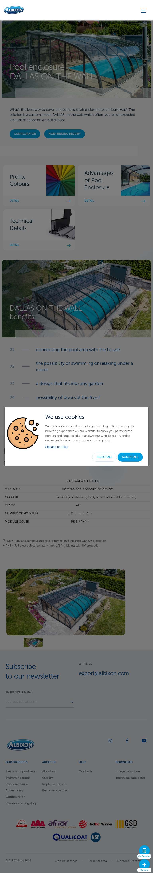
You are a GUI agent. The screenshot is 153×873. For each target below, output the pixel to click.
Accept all (130, 457)
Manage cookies (56, 447)
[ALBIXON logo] (14, 10)
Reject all (105, 457)
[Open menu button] (143, 10)
